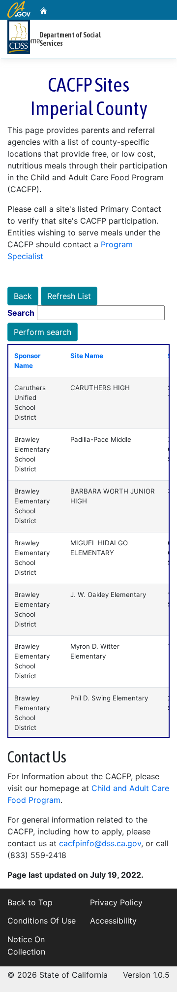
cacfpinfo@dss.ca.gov (100, 843)
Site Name (86, 356)
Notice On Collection (26, 945)
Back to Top (30, 902)
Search (20, 313)
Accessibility (113, 921)
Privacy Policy (116, 902)
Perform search (42, 332)
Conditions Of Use (41, 921)
